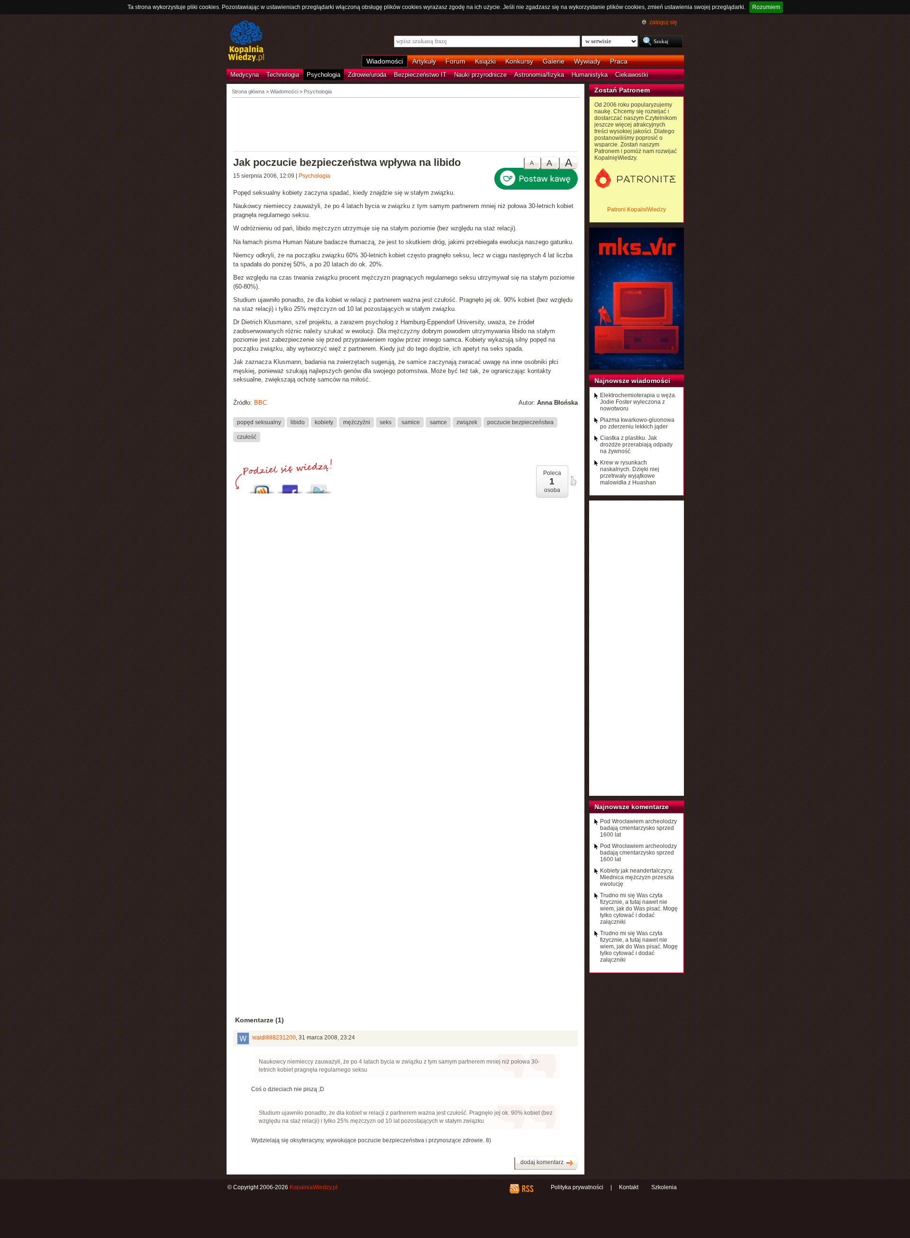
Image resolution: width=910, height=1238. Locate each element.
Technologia (282, 74)
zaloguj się (663, 22)
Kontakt (628, 1187)
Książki (485, 61)
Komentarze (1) (259, 1020)
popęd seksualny (259, 422)
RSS (527, 1188)
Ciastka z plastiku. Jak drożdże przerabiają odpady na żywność (636, 445)
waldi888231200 (274, 1037)
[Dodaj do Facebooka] (290, 486)
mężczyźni (356, 422)
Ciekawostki (631, 74)
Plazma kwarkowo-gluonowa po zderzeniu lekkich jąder (637, 423)
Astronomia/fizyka (539, 74)
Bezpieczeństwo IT (420, 74)
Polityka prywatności (577, 1187)
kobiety (324, 422)
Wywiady (587, 61)
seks (385, 422)
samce (438, 422)
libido (298, 422)
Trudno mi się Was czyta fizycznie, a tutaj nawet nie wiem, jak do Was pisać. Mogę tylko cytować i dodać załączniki (639, 908)
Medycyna (244, 74)
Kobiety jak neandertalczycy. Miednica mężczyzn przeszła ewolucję (637, 877)
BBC (260, 402)
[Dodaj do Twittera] (318, 486)
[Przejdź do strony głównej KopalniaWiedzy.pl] (246, 41)
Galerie (553, 61)
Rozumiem (766, 7)
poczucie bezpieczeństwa (520, 422)
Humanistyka (590, 74)
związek (466, 422)
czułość (246, 436)
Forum (455, 61)
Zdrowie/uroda (367, 74)
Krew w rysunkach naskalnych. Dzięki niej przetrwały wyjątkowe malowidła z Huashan (629, 472)
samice (410, 422)
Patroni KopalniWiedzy (636, 209)
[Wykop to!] (261, 486)
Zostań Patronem (622, 90)
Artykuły (424, 61)
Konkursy (519, 61)
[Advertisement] (405, 123)
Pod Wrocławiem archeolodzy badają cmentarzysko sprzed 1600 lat (638, 828)
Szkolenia (664, 1187)
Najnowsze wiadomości (632, 380)
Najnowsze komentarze (631, 806)
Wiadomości (384, 61)
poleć (573, 481)
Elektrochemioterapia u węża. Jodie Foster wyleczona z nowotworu (638, 402)
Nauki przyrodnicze (480, 74)
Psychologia (323, 74)
